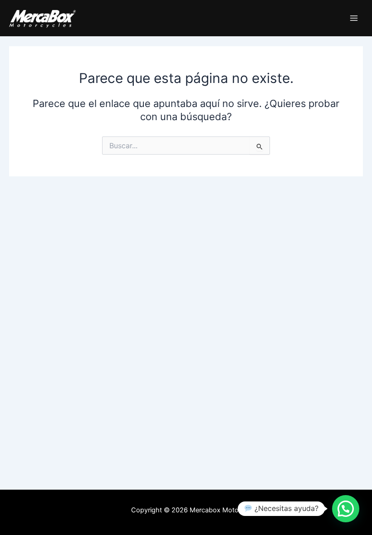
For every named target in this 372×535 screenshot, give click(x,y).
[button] (345, 508)
